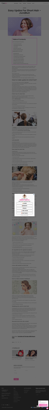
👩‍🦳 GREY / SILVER (24, 210)
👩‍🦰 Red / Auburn (24, 213)
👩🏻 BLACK (24, 208)
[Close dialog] (33, 194)
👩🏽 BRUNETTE (24, 205)
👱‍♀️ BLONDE (24, 203)
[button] (47, 408)
